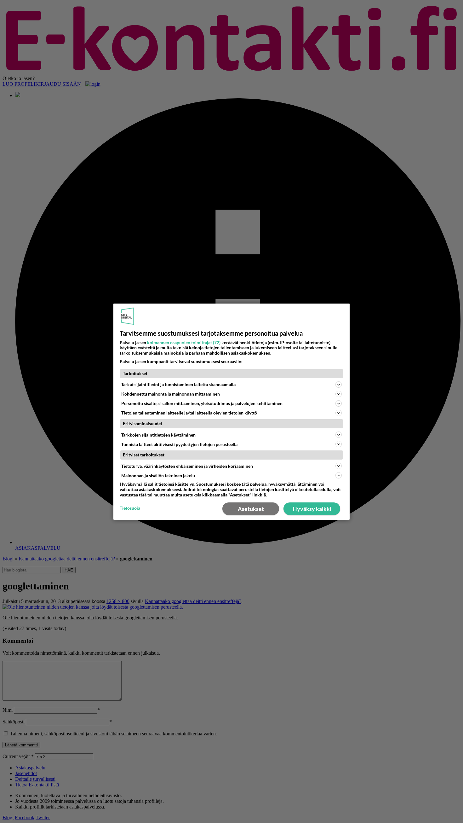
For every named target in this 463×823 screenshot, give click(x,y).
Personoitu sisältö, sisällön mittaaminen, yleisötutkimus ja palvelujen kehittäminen (202, 403)
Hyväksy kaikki (312, 508)
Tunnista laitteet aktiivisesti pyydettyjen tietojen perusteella (179, 444)
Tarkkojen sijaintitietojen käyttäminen (158, 434)
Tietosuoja (130, 508)
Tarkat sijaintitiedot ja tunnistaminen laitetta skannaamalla (178, 384)
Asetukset (251, 508)
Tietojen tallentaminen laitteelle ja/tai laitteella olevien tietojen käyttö (189, 412)
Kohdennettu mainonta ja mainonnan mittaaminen (170, 394)
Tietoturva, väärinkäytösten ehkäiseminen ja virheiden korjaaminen (187, 466)
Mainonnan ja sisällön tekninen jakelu (158, 475)
